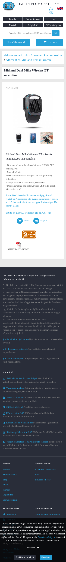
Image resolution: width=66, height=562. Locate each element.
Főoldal (13, 19)
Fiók (37, 474)
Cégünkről (33, 25)
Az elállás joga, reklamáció (28, 407)
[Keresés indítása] (55, 33)
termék (52, 42)
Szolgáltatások (33, 19)
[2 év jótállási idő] (29, 231)
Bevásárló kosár (42, 479)
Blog (53, 19)
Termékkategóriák (17, 42)
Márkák (13, 25)
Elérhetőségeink (53, 25)
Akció (5, 484)
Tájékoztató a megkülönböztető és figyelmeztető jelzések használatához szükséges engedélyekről (32, 445)
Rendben (45, 557)
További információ (25, 557)
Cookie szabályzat (46, 537)
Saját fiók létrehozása (45, 469)
